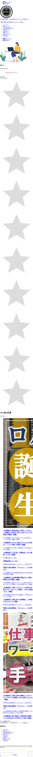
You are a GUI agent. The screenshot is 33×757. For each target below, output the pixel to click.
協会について (8, 2)
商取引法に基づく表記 (6, 743)
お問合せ (6, 3)
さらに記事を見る (5, 721)
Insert (15, 754)
